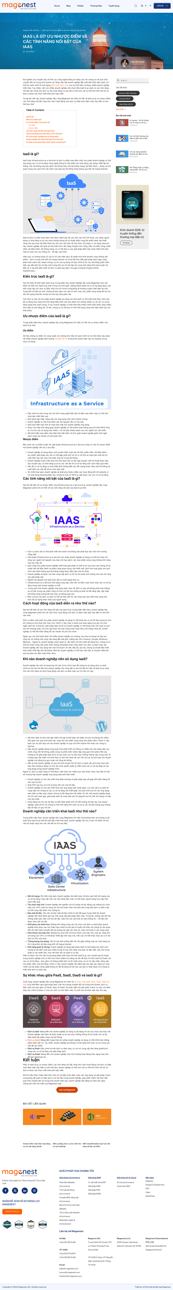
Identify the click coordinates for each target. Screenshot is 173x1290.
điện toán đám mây (59, 85)
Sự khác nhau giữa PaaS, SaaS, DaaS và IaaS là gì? (46, 142)
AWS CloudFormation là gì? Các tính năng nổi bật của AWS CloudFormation (96, 1145)
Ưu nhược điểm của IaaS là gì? (38, 122)
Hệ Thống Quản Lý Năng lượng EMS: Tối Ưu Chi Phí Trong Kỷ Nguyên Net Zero (139, 168)
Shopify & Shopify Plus (155, 1184)
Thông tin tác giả (136, 65)
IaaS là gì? (30, 117)
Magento (149, 1181)
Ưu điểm (32, 125)
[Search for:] (132, 80)
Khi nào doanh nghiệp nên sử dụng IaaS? (42, 136)
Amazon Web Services (31, 30)
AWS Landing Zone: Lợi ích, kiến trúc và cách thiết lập (67, 1145)
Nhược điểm (33, 128)
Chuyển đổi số (124, 99)
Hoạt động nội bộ (126, 104)
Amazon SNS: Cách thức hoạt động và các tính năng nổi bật (36, 1145)
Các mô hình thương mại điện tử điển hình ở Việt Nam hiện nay (139, 137)
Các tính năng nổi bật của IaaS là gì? (40, 131)
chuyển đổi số (61, 339)
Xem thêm (120, 109)
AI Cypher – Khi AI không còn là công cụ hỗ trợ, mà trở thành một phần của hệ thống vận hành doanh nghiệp (139, 121)
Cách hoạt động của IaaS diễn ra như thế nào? (44, 134)
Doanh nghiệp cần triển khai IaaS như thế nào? (44, 139)
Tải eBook (126, 243)
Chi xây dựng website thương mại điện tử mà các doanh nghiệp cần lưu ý (138, 153)
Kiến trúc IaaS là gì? (34, 119)
